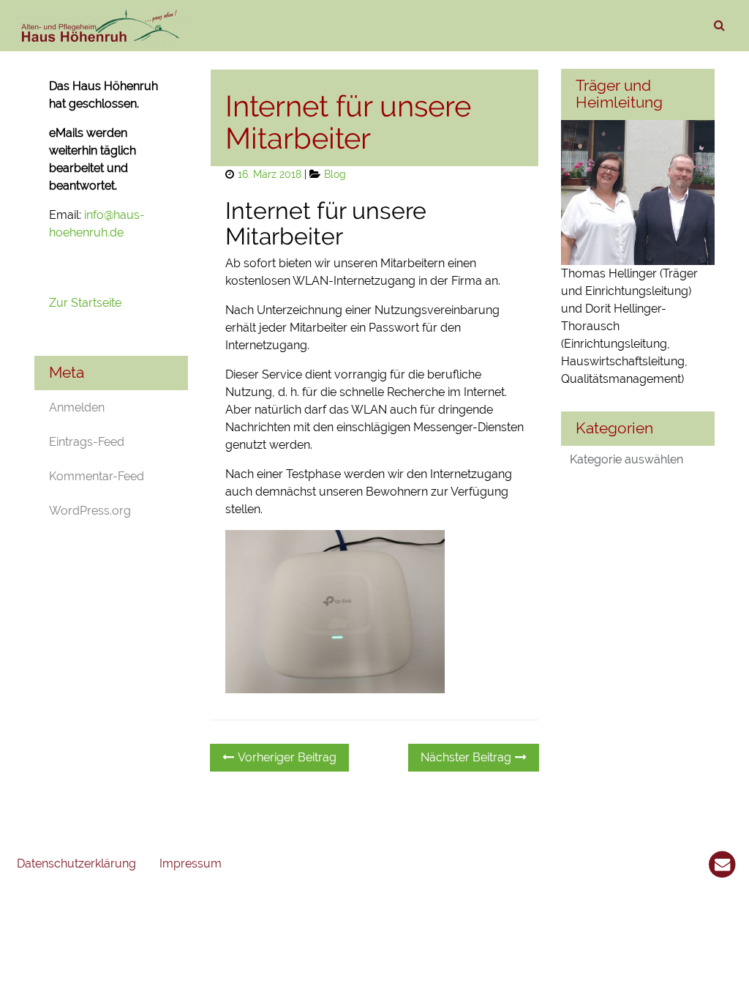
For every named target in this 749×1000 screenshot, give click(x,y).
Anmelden (77, 407)
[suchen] (719, 25)
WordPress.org (90, 511)
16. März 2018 (269, 174)
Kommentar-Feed (96, 476)
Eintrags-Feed (86, 442)
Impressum (190, 863)
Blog (335, 174)
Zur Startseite (86, 303)
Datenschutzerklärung (76, 863)
